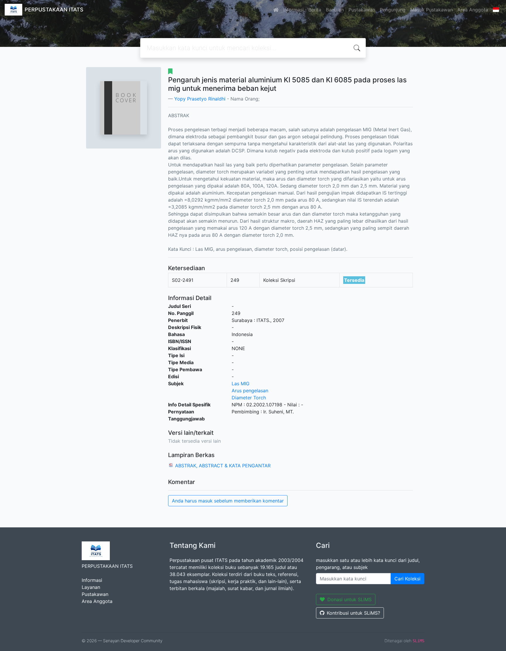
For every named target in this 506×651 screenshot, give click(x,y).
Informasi (293, 10)
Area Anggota (472, 10)
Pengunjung (393, 10)
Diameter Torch (249, 398)
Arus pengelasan (250, 390)
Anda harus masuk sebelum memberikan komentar (228, 501)
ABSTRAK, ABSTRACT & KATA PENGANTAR (223, 465)
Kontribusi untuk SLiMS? (353, 613)
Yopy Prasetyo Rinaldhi (199, 99)
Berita (314, 10)
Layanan (91, 587)
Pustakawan (361, 10)
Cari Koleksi (407, 579)
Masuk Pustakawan (431, 10)
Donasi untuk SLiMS (349, 599)
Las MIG (240, 383)
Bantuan (335, 10)
